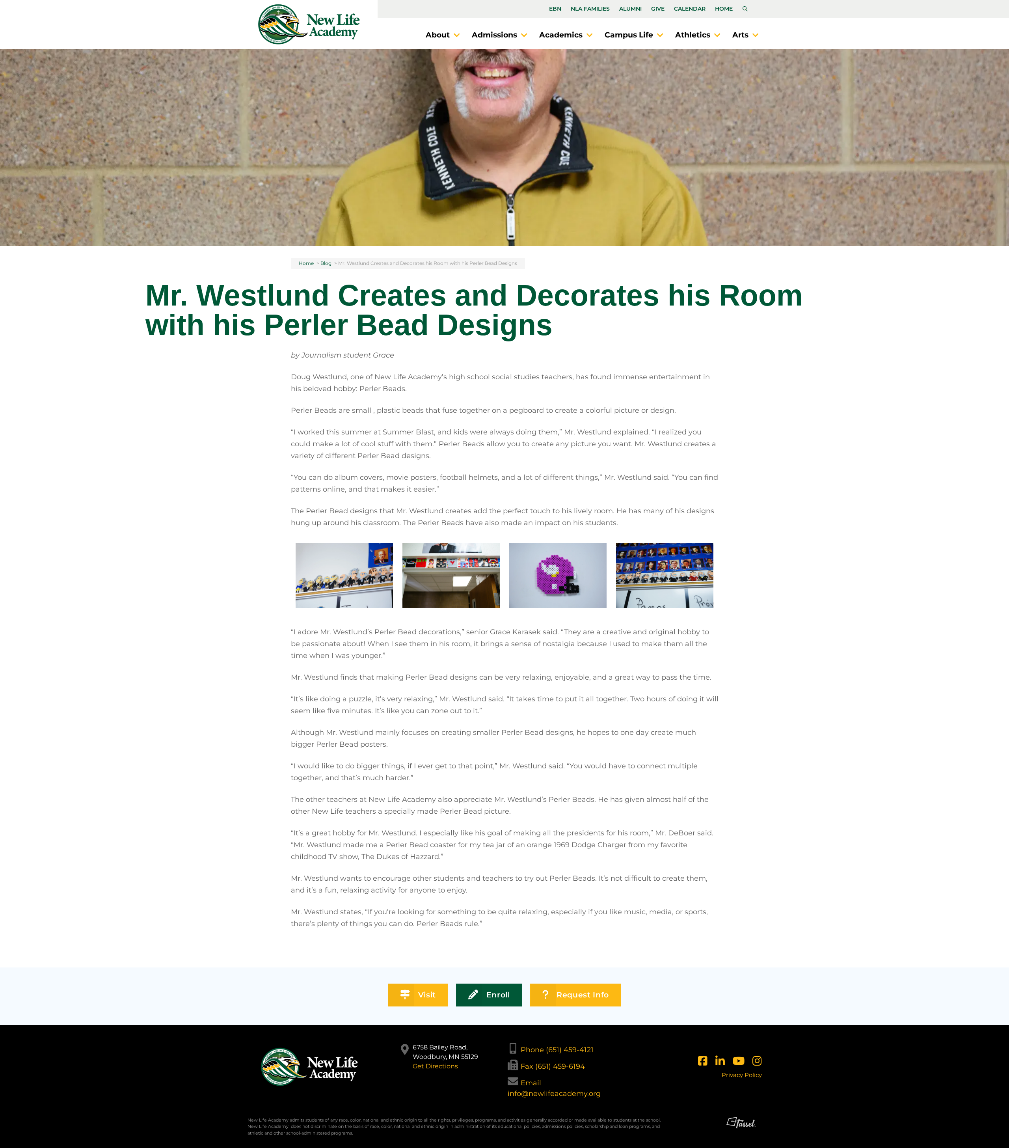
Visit (427, 994)
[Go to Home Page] (309, 24)
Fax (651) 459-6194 (553, 1066)
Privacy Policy (742, 1075)
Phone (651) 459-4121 (557, 1050)
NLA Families (590, 8)
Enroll (498, 994)
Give (658, 8)
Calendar (690, 8)
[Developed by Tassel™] (741, 1129)
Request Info (583, 994)
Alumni (630, 8)
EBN (555, 8)
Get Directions (435, 1066)
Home (724, 8)
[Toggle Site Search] (745, 9)
